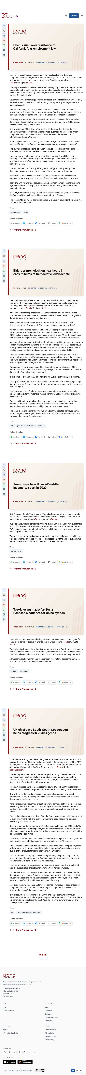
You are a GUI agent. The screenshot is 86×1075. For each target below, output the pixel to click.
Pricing (5, 1030)
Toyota (13, 671)
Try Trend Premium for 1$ (24, 230)
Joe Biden (40, 426)
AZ (77, 1070)
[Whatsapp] (5, 1052)
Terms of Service (50, 1030)
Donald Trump (16, 551)
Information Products (10, 1033)
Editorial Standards (51, 1017)
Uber (26, 212)
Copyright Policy (50, 1036)
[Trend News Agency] (9, 975)
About (47, 1007)
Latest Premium (8, 1011)
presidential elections (25, 426)
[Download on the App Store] (9, 1062)
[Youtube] (19, 1052)
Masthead (48, 1011)
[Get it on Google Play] (25, 1062)
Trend (12, 83)
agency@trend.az (8, 996)
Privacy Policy (49, 1033)
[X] (15, 1052)
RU (81, 1070)
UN (12, 912)
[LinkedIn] (29, 1052)
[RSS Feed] (34, 1052)
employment (15, 212)
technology (24, 671)
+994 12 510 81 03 (8, 993)
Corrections (49, 1020)
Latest (5, 1007)
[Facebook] (10, 1052)
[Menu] (82, 15)
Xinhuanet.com (16, 770)
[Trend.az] (10, 15)
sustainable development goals (29, 912)
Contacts (48, 1014)
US (12, 426)
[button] (4, 26)
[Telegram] (24, 1052)
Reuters (28, 83)
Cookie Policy (49, 1040)
